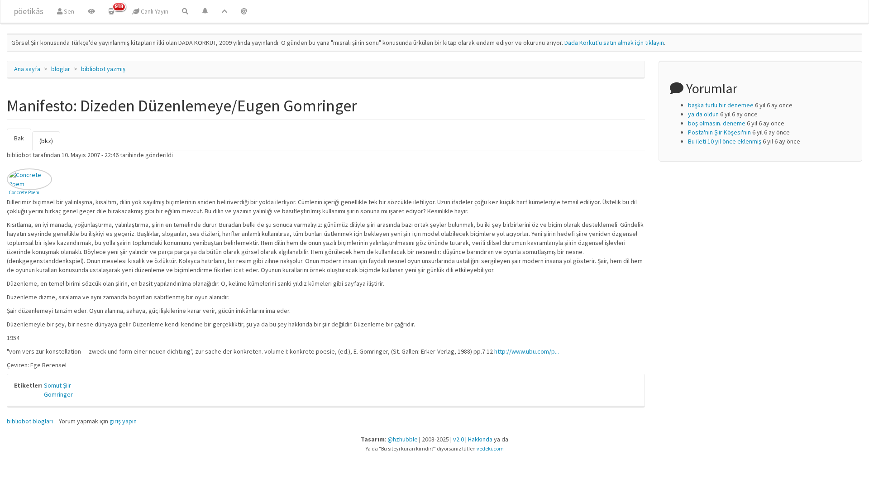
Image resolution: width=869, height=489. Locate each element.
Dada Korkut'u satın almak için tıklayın (614, 42)
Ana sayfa (27, 69)
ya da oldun (703, 114)
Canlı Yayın (153, 11)
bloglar (60, 69)
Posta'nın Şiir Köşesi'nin (719, 132)
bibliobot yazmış (103, 69)
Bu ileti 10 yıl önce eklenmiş (724, 141)
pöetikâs (28, 11)
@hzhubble (402, 439)
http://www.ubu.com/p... (526, 351)
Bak (22, 142)
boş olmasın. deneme (716, 123)
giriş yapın (123, 421)
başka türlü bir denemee (721, 105)
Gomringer (58, 394)
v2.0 (458, 439)
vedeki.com (490, 448)
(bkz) (46, 141)
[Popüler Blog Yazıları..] (224, 11)
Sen (68, 11)
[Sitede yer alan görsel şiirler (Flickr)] (91, 11)
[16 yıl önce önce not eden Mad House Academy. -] (29, 179)
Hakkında (480, 439)
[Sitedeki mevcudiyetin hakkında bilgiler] (244, 11)
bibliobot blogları (30, 421)
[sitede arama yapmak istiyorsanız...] (185, 11)
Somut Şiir (57, 385)
